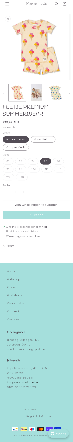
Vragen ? (13, 311)
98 (22, 169)
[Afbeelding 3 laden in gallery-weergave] (55, 92)
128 (24, 177)
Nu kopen (36, 215)
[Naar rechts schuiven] (69, 93)
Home (11, 271)
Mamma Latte (30, 435)
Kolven (11, 287)
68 (22, 162)
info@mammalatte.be (22, 382)
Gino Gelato (43, 139)
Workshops (14, 295)
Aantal (6, 185)
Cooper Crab (15, 147)
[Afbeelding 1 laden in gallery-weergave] (17, 92)
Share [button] (11, 246)
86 (60, 162)
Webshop (13, 279)
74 (35, 162)
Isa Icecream (15, 139)
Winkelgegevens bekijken (23, 236)
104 (36, 169)
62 (9, 162)
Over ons (13, 319)
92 (9, 169)
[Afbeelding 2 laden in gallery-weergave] (36, 92)
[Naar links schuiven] (4, 93)
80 (45, 161)
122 (10, 177)
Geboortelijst (16, 303)
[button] (7, 4)
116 (61, 169)
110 (48, 169)
